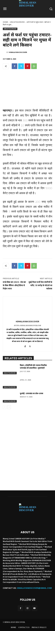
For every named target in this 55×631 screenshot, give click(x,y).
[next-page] (9, 407)
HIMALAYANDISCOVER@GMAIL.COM (34, 588)
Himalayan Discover (18, 52)
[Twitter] (21, 66)
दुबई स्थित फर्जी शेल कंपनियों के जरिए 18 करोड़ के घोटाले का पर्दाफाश (40, 285)
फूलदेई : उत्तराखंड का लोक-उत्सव (31, 393)
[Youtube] (34, 608)
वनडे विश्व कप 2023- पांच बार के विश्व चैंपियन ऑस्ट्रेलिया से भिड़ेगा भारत (14, 285)
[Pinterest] (27, 66)
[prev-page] (4, 407)
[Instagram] (27, 608)
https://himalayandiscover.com (27, 325)
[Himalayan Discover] (4, 52)
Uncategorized (17, 22)
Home (5, 22)
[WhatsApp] (34, 66)
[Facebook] (14, 66)
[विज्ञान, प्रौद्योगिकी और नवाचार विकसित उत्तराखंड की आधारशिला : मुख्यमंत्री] (10, 369)
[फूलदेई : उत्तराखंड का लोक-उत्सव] (10, 397)
